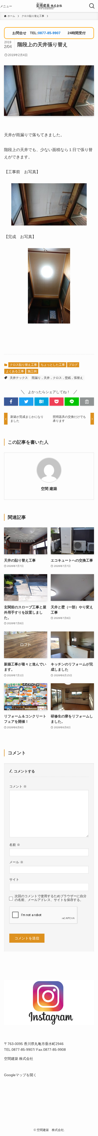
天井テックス (19, 378)
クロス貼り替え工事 (23, 365)
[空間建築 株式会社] (49, 6)
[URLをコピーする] (87, 401)
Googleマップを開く (20, 1075)
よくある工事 (15, 371)
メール (16, 862)
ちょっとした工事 (53, 365)
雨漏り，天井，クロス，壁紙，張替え (57, 378)
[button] (11, 401)
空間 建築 (49, 488)
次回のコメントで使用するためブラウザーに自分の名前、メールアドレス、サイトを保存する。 (50, 898)
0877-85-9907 (49, 33)
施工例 (32, 371)
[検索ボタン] (92, 6)
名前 (14, 845)
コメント (18, 786)
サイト (14, 879)
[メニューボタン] (6, 6)
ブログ (73, 365)
